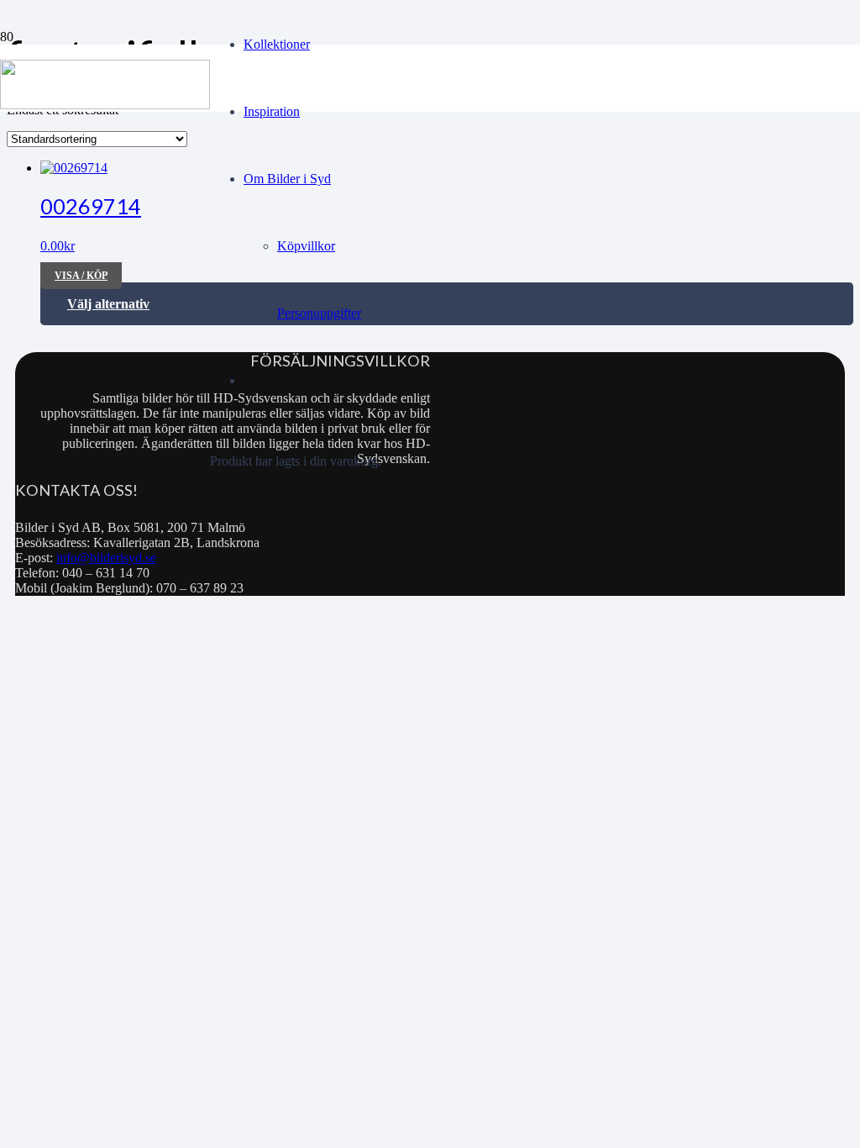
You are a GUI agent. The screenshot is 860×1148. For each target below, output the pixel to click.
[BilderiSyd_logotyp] (105, 104)
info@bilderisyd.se (106, 557)
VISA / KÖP (81, 276)
